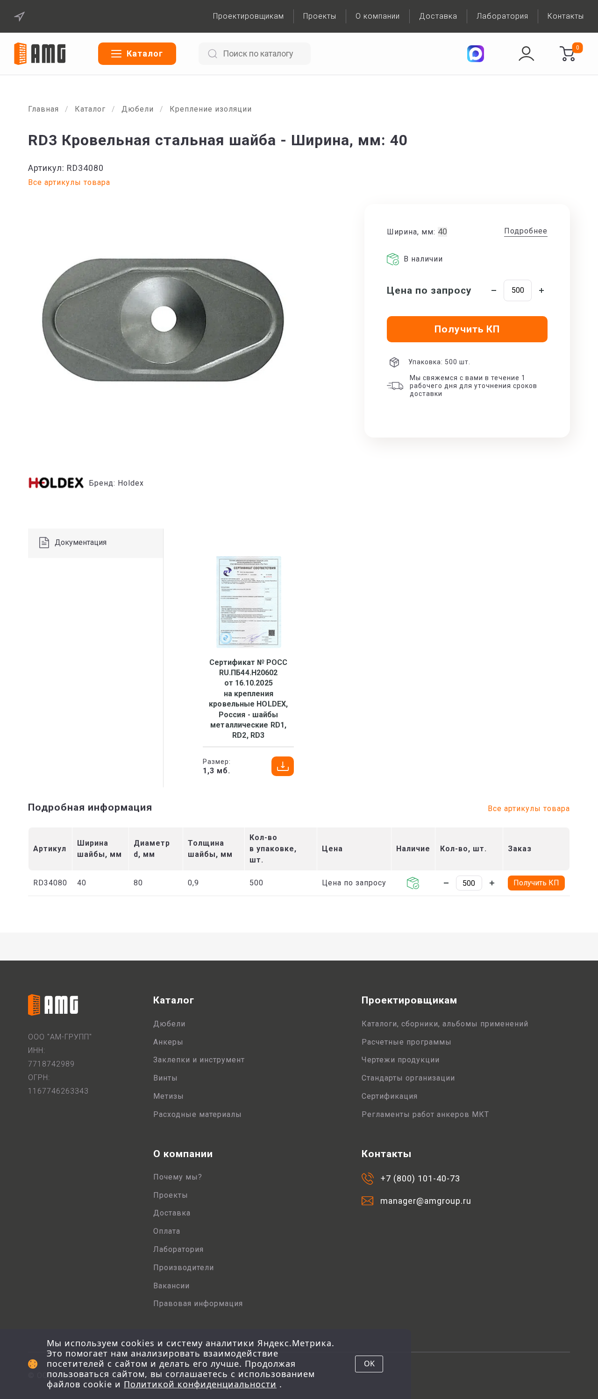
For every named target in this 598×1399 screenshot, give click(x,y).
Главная (43, 109)
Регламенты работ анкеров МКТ (425, 1114)
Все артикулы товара (69, 182)
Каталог (90, 109)
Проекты (319, 16)
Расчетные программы (407, 1042)
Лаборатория (502, 16)
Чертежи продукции (401, 1059)
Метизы (168, 1096)
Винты (165, 1078)
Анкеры (168, 1042)
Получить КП (536, 882)
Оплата (166, 1231)
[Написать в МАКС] (475, 53)
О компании (378, 16)
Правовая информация (198, 1303)
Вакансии (171, 1285)
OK (369, 1363)
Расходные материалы (197, 1114)
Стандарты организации (408, 1078)
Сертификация (390, 1096)
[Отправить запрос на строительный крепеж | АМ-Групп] (567, 53)
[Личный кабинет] (526, 53)
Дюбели (137, 109)
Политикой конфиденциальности (200, 1384)
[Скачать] (282, 766)
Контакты (566, 16)
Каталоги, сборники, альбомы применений (445, 1023)
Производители (183, 1267)
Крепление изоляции (211, 109)
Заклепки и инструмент (199, 1059)
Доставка (438, 16)
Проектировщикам (248, 16)
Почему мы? (177, 1177)
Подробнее (526, 230)
